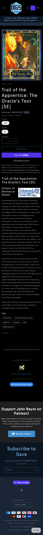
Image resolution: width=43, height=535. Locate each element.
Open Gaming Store (16, 520)
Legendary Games (7, 84)
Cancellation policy (30, 530)
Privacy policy (31, 523)
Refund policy (19, 523)
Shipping (4, 115)
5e (5, 132)
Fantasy (17, 322)
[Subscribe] (36, 470)
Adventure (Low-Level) (23, 318)
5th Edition (7, 318)
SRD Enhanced (8, 327)
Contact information (15, 530)
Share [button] (6, 333)
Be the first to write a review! (21, 384)
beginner (6, 322)
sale (24, 322)
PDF (5, 123)
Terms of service (16, 526)
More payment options (21, 160)
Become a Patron (23, 434)
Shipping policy (29, 526)
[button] (4, 8)
